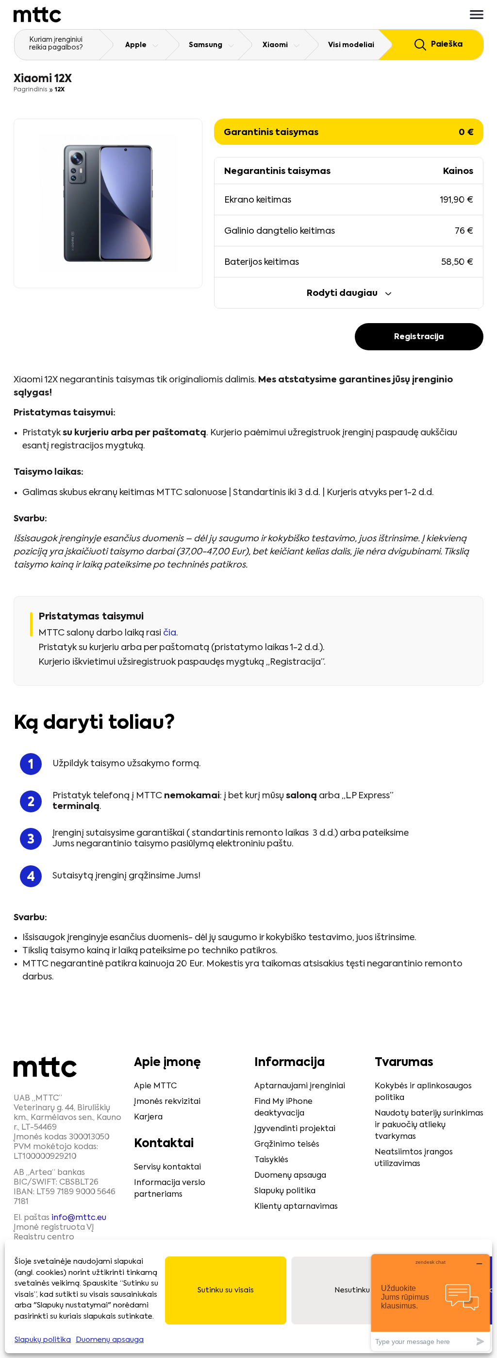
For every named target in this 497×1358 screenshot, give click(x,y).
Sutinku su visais (226, 1290)
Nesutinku (352, 1290)
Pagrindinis (30, 90)
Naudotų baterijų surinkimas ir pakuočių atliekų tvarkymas (429, 1125)
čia (169, 633)
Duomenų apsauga (110, 1339)
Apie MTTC (155, 1086)
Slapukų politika (43, 1339)
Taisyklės (271, 1160)
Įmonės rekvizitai (167, 1102)
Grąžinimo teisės (286, 1145)
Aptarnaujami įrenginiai (299, 1086)
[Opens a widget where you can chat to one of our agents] (430, 1302)
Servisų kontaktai (167, 1167)
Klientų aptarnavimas (296, 1207)
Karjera (148, 1117)
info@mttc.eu (78, 1218)
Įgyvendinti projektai (294, 1129)
